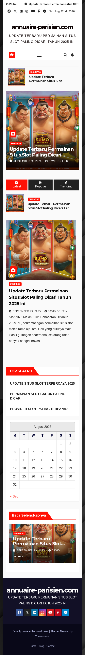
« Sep (14, 496)
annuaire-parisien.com (42, 27)
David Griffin (58, 161)
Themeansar (42, 636)
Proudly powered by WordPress (30, 631)
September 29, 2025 (27, 161)
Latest (16, 186)
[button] (65, 55)
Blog (41, 645)
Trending (66, 186)
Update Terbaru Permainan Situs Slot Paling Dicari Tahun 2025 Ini (48, 83)
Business (35, 72)
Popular (40, 186)
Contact (50, 645)
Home (33, 645)
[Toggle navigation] (39, 55)
